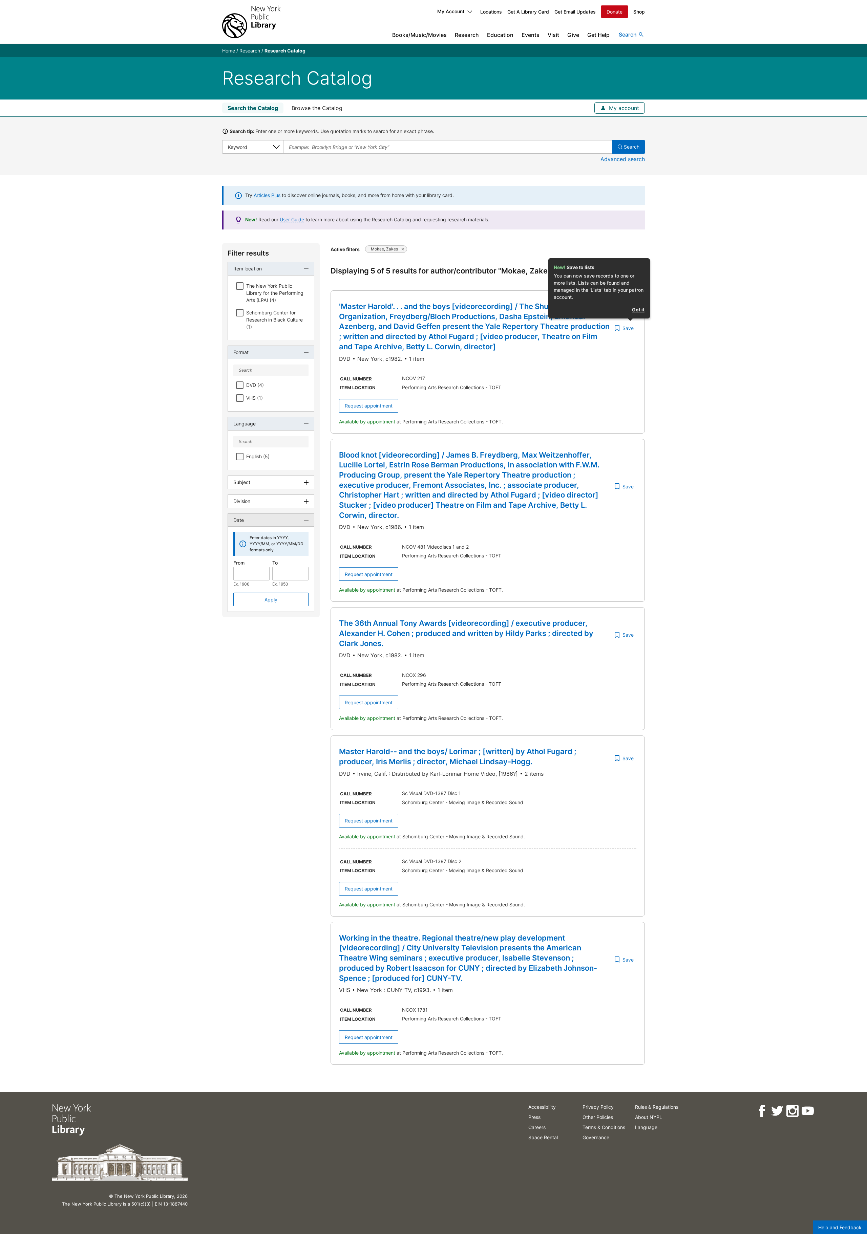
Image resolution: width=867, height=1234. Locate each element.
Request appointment (369, 406)
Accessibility (542, 1107)
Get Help (598, 34)
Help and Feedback (840, 1227)
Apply (271, 599)
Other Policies (598, 1117)
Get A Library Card (528, 12)
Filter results (248, 253)
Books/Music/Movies (419, 34)
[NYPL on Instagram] (792, 1111)
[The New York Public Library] (251, 21)
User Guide (292, 219)
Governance (596, 1137)
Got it (638, 309)
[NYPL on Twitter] (777, 1111)
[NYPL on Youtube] (807, 1111)
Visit (553, 34)
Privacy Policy (598, 1107)
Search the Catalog (253, 108)
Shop (639, 12)
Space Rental (543, 1137)
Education (500, 34)
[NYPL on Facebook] (761, 1111)
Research (467, 34)
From (239, 563)
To (275, 563)
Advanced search (622, 159)
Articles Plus (267, 195)
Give (573, 34)
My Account (450, 11)
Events (531, 34)
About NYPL (648, 1117)
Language (646, 1127)
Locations (491, 12)
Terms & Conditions (604, 1127)
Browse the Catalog (317, 108)
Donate (614, 12)
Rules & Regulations (656, 1107)
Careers (537, 1127)
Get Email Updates (575, 12)
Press (534, 1117)
